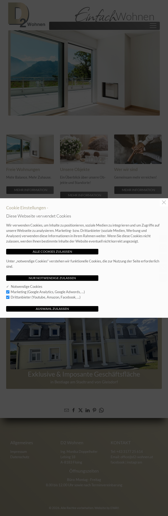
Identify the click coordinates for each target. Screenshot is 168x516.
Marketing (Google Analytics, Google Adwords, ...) (48, 292)
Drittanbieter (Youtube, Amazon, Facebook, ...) (46, 297)
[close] (164, 202)
